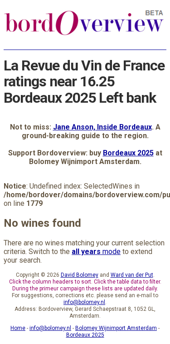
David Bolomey (79, 275)
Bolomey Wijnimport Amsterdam (116, 328)
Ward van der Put (132, 275)
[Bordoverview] (84, 34)
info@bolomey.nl (84, 302)
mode (96, 251)
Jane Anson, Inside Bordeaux (102, 127)
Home (17, 328)
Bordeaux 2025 (128, 153)
